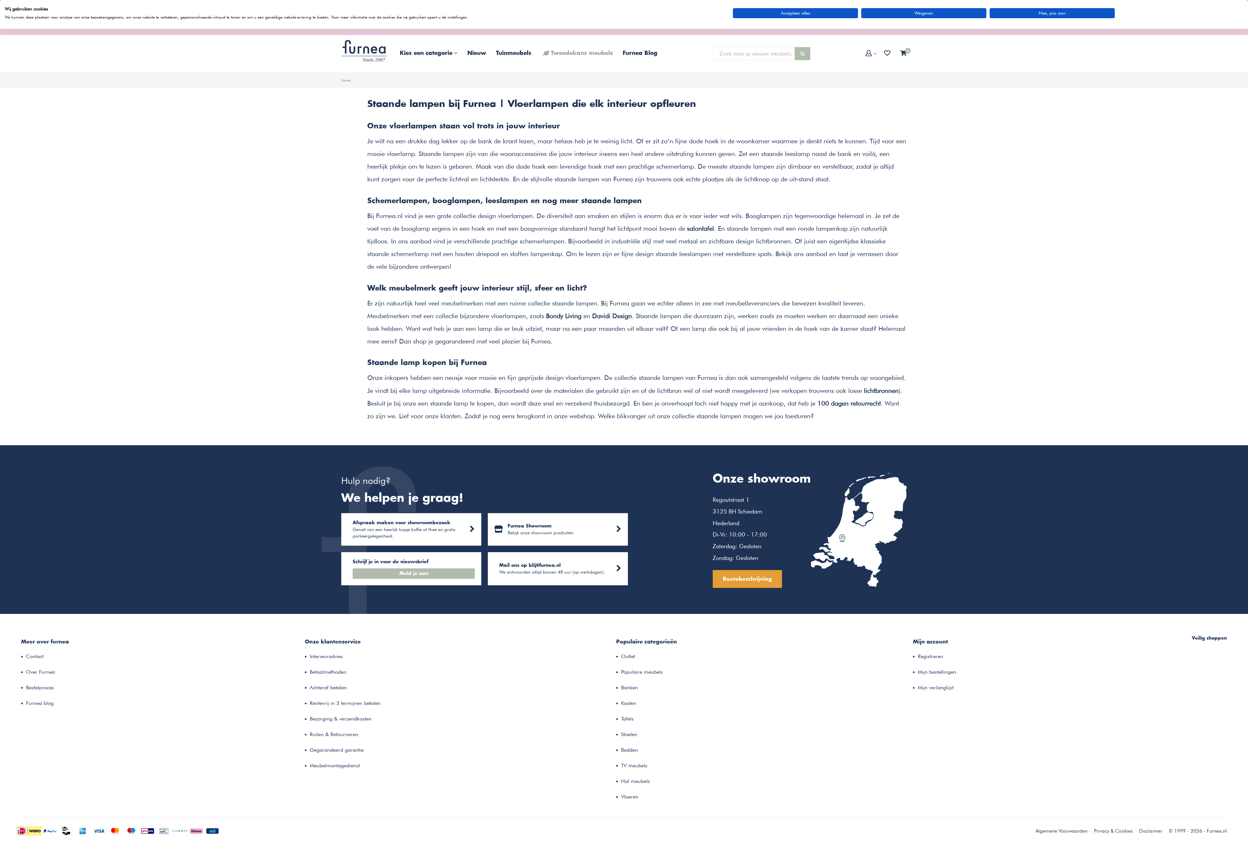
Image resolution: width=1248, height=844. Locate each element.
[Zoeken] (802, 53)
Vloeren (629, 797)
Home (346, 80)
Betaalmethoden (328, 672)
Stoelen (629, 734)
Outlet (628, 656)
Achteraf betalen (328, 687)
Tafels (627, 719)
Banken (629, 687)
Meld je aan (413, 573)
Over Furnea (40, 672)
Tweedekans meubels (582, 53)
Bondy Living (563, 316)
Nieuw (476, 53)
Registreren (930, 656)
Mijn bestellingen (937, 672)
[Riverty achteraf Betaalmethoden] (180, 830)
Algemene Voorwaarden (1061, 831)
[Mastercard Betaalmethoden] (115, 830)
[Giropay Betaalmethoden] (147, 830)
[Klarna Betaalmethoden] (196, 830)
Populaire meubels (642, 672)
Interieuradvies (326, 656)
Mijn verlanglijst (936, 687)
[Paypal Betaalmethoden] (50, 830)
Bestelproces (40, 687)
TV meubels (634, 765)
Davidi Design (612, 316)
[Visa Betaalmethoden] (99, 830)
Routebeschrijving (747, 579)
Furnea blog (40, 703)
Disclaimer (1150, 831)
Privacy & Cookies (1113, 831)
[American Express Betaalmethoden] (82, 830)
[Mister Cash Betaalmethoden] (164, 830)
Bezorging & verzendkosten (340, 719)
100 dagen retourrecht (849, 403)
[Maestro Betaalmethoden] (131, 830)
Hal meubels (635, 781)
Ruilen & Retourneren (334, 734)
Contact (35, 656)
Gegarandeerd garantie (337, 750)
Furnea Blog (640, 53)
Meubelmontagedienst (335, 765)
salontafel (700, 228)
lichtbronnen (881, 391)
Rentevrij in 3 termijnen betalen (345, 703)
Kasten (628, 703)
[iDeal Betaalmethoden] (29, 830)
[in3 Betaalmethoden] (212, 830)
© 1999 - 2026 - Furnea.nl (1198, 831)
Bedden (629, 750)
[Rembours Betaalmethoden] (66, 830)
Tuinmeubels (513, 53)
